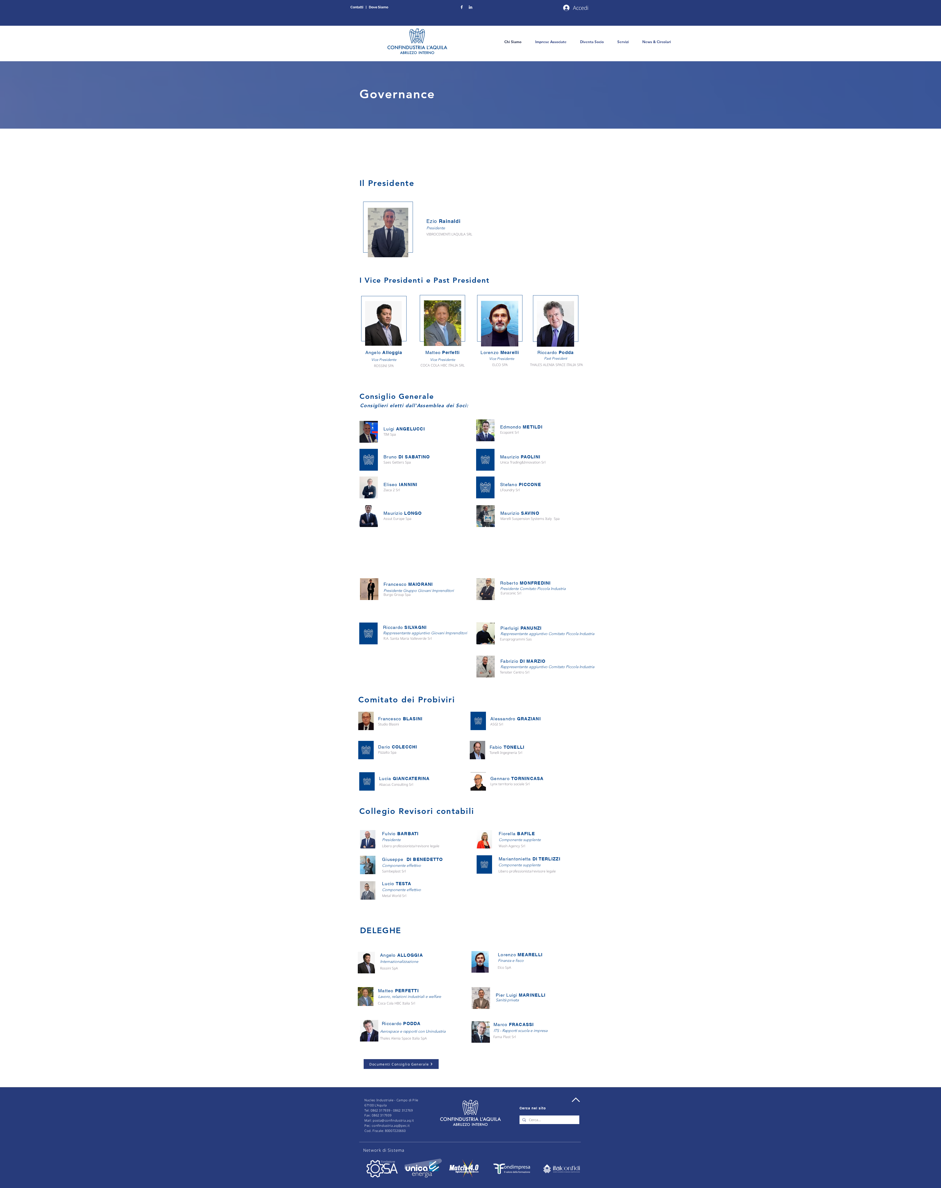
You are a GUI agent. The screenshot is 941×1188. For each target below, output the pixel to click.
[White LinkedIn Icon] (470, 7)
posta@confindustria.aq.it (393, 1120)
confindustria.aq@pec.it (390, 1125)
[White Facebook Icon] (461, 7)
